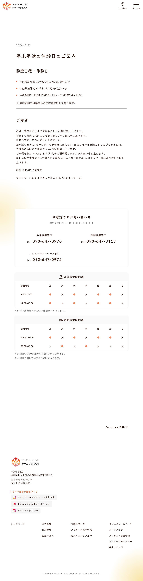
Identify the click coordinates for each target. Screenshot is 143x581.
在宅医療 (46, 524)
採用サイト (115, 547)
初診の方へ (48, 536)
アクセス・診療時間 (119, 536)
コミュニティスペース (120, 524)
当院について (78, 524)
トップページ (18, 524)
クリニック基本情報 (81, 530)
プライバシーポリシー (120, 541)
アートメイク (116, 530)
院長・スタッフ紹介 (81, 536)
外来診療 (46, 530)
